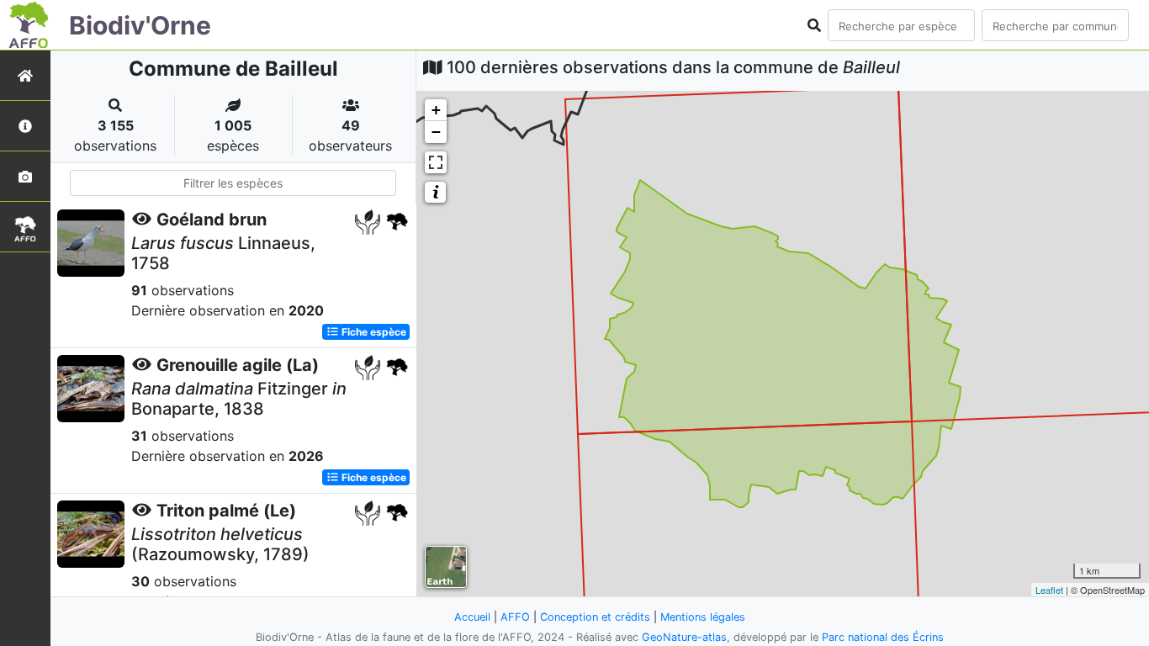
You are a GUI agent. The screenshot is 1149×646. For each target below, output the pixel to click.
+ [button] (436, 110)
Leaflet (1049, 589)
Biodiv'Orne (140, 25)
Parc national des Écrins (883, 637)
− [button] (436, 131)
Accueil (472, 617)
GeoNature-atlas (684, 637)
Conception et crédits (595, 617)
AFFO (515, 617)
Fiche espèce (372, 332)
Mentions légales (702, 617)
